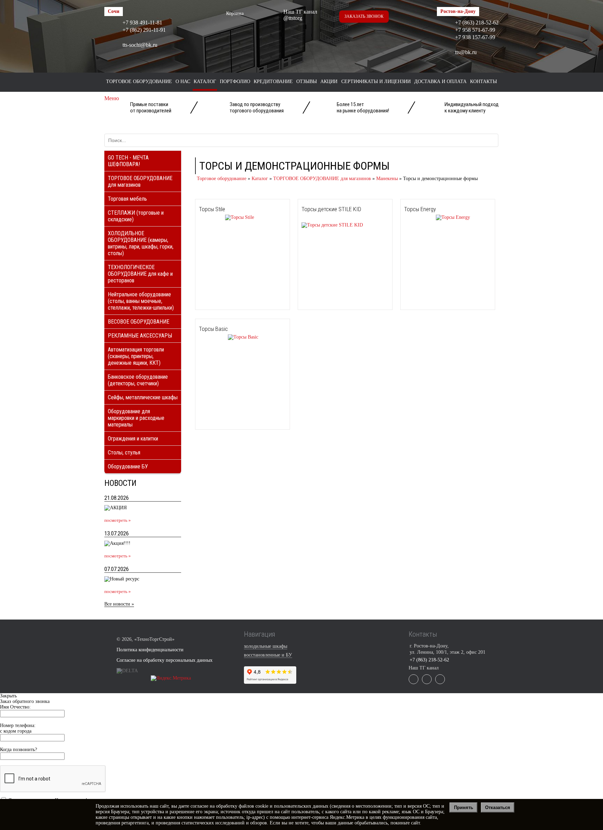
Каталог (205, 81)
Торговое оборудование (139, 81)
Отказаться (497, 807)
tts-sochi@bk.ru (139, 45)
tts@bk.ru (466, 52)
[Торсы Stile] (226, 217)
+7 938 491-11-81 (142, 22)
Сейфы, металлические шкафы (143, 397)
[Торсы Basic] (228, 337)
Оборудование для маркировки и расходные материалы (136, 418)
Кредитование (273, 81)
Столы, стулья (124, 452)
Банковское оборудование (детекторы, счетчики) (138, 380)
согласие (199, 806)
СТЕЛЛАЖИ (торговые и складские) (136, 216)
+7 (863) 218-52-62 (477, 22)
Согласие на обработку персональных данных (165, 660)
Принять (463, 807)
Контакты (483, 81)
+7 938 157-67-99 (475, 37)
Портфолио (235, 81)
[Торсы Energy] (437, 217)
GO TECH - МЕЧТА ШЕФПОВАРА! (128, 161)
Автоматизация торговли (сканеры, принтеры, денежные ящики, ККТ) (136, 356)
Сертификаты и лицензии (376, 81)
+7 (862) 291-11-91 (144, 30)
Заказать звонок (364, 16)
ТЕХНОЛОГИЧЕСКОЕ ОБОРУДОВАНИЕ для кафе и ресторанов (140, 274)
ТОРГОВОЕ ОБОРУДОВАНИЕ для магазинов (140, 181)
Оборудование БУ (128, 466)
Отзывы (306, 81)
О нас (183, 81)
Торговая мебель (127, 198)
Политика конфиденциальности (150, 649)
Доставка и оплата (440, 81)
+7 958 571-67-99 (475, 30)
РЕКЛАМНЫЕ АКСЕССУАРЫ (140, 335)
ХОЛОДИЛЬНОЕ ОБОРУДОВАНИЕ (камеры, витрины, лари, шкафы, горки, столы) (140, 243)
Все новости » (119, 604)
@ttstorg (292, 18)
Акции (328, 81)
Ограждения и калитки (133, 438)
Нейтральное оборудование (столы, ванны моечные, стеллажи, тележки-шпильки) (141, 301)
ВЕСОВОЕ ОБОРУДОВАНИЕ (138, 321)
